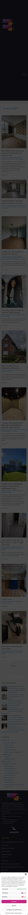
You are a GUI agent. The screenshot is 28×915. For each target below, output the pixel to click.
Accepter (14, 901)
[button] (26, 874)
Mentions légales (18, 913)
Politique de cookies (10, 913)
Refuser (14, 905)
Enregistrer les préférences (14, 909)
